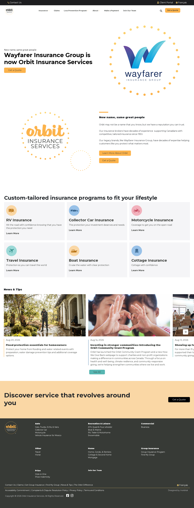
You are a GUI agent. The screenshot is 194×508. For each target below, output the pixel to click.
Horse (38, 455)
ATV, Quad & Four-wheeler (100, 427)
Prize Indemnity (42, 477)
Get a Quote (108, 160)
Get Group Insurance (34, 485)
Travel (37, 452)
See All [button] (97, 372)
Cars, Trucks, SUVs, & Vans (47, 427)
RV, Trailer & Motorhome (99, 432)
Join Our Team (95, 470)
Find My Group (148, 455)
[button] (76, 10)
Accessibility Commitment (17, 490)
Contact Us (15, 2)
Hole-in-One (40, 474)
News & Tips (66, 485)
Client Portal (166, 2)
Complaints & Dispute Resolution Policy (49, 490)
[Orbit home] (9, 10)
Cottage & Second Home (100, 455)
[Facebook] (67, 496)
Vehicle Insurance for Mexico (48, 435)
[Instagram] (72, 496)
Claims (20, 485)
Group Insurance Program (153, 452)
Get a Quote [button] (15, 70)
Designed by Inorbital (178, 490)
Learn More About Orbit (115, 153)
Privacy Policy (76, 490)
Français (182, 2)
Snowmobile (94, 435)
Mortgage (92, 457)
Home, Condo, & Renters (99, 452)
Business (145, 427)
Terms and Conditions (94, 490)
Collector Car (41, 430)
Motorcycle (40, 432)
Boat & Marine (94, 430)
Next (183, 330)
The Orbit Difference (83, 485)
